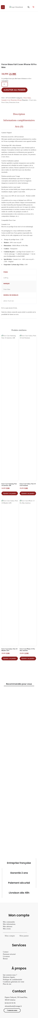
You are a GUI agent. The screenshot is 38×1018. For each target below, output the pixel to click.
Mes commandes (9, 922)
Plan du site (7, 984)
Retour (5, 959)
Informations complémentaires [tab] (19, 120)
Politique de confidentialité (12, 979)
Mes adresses (7, 926)
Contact (5, 952)
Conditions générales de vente (13, 982)
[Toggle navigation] (3, 7)
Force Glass (27, 98)
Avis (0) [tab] (19, 126)
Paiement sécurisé (9, 954)
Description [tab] (19, 114)
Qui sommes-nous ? (10, 975)
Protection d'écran (16, 100)
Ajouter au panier (14, 90)
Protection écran (14, 102)
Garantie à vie (5, 100)
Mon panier (24, 936)
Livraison (6, 956)
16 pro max (32, 100)
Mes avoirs (7, 929)
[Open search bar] (29, 7)
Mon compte (10, 936)
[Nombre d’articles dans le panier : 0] (33, 7)
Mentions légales (9, 977)
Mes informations (9, 924)
